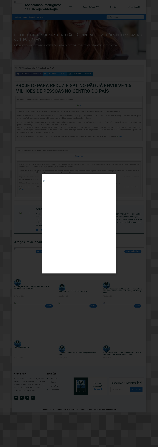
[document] (79, 223)
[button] (113, 177)
